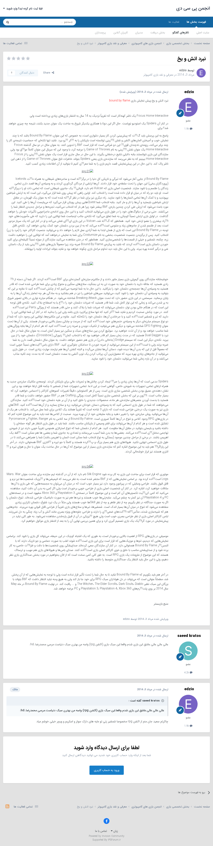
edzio (183, 70)
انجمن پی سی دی (193, 8)
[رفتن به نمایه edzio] (201, 72)
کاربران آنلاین (120, 32)
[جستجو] (7, 22)
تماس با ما (101, 831)
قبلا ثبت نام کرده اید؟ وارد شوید (24, 8)
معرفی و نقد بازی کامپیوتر (158, 74)
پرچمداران (100, 32)
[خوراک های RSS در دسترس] (7, 807)
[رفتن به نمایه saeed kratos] (188, 650)
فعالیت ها (173, 22)
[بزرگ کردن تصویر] (87, 171)
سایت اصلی (202, 32)
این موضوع (23, 22)
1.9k (187, 129)
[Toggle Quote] (162, 700)
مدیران (139, 32)
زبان (115, 831)
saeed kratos (189, 636)
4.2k (187, 672)
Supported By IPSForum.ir (107, 840)
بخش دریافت (157, 32)
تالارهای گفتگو (180, 32)
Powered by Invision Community (106, 836)
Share (47, 73)
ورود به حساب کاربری (106, 770)
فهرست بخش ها (196, 22)
